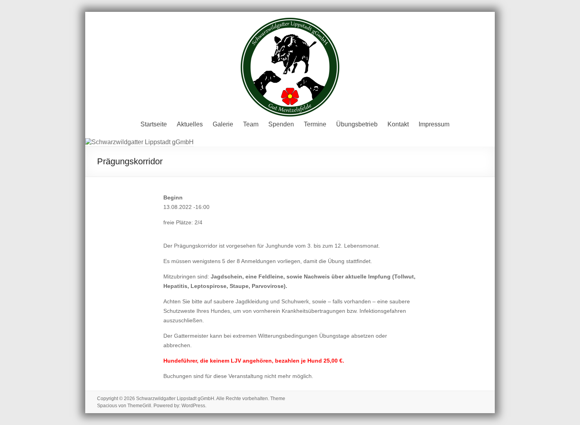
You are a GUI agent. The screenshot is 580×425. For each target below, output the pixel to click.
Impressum (434, 124)
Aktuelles (190, 124)
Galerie (223, 124)
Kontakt (398, 124)
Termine (315, 124)
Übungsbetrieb (357, 124)
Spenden (281, 124)
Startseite (153, 124)
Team (250, 124)
